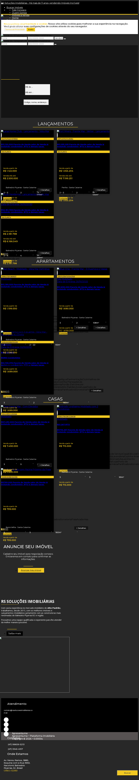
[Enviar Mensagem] (55, 44)
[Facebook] (6, 729)
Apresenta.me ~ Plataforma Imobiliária (33, 736)
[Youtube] (6, 724)
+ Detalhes (45, 190)
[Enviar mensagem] (65, 38)
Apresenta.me (20, 733)
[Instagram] (6, 719)
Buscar (127, 773)
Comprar (7, 198)
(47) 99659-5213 (16, 744)
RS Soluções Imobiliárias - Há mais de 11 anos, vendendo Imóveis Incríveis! (40, 3)
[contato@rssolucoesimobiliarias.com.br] (6, 734)
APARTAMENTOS (55, 261)
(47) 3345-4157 (15, 749)
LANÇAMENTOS (55, 123)
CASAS (55, 399)
